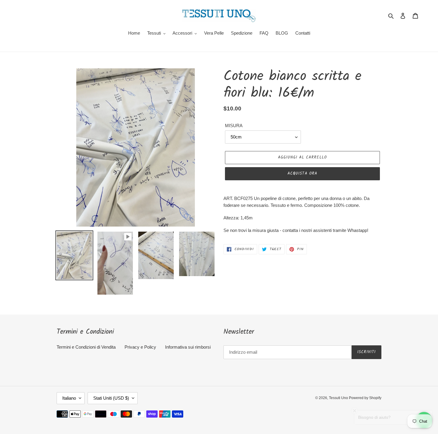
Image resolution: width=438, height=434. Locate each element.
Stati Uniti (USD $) (111, 398)
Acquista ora (302, 173)
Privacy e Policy (140, 347)
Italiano (69, 398)
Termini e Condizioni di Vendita (86, 347)
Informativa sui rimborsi (188, 347)
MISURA (234, 125)
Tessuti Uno (339, 398)
